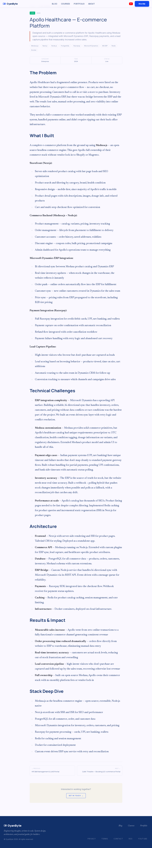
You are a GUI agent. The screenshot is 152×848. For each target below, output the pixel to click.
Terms (104, 839)
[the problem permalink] (28, 74)
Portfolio (79, 3)
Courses (65, 3)
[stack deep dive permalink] (28, 693)
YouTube (142, 839)
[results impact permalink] (28, 622)
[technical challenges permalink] (28, 392)
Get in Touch (76, 795)
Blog (54, 3)
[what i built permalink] (28, 137)
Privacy (92, 839)
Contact (118, 839)
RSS (130, 839)
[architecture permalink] (28, 528)
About (91, 3)
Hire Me (142, 3)
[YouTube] (131, 4)
